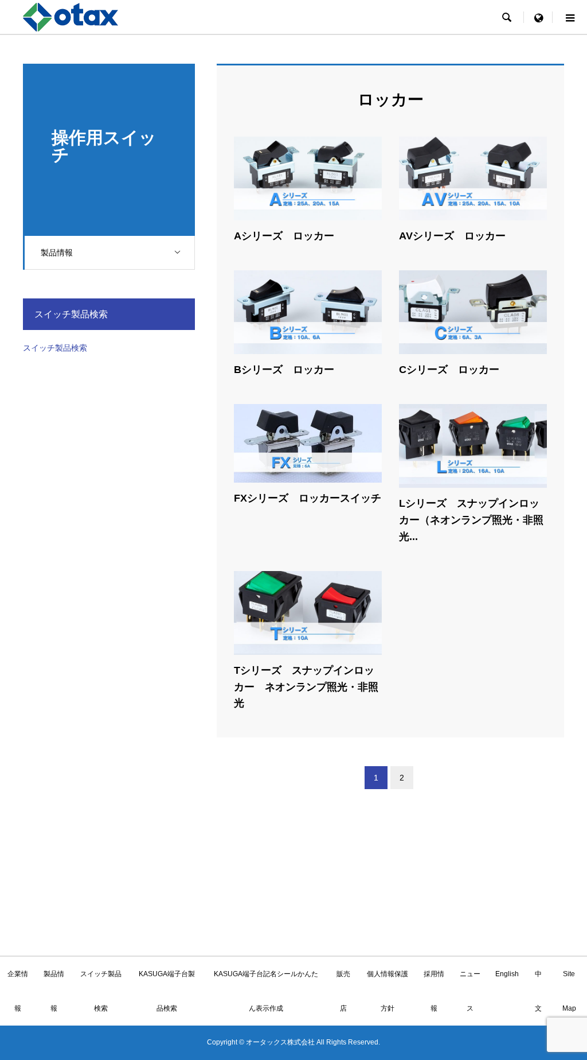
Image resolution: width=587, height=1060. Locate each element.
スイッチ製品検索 (55, 347)
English (507, 974)
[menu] (538, 17)
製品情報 (57, 252)
